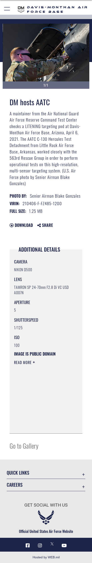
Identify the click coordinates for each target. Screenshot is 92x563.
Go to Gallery (24, 445)
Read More (23, 362)
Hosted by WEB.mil (46, 557)
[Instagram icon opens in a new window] (40, 545)
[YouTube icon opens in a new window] (64, 545)
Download (23, 225)
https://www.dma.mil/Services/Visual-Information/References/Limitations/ (41, 425)
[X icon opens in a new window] (52, 543)
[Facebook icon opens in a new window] (27, 545)
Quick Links (18, 473)
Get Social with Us (46, 505)
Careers (15, 485)
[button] (7, 9)
